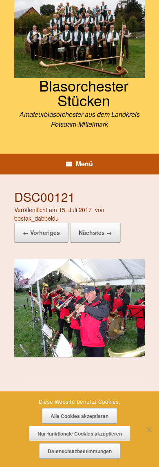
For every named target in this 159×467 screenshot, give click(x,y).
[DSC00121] (79, 354)
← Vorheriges (41, 232)
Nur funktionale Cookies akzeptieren (80, 433)
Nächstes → (95, 232)
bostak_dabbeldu (36, 218)
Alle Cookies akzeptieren (79, 416)
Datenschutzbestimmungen (80, 451)
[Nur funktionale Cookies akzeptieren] (149, 429)
